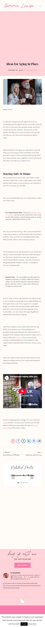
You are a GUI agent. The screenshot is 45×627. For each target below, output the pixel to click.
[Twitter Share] (23, 441)
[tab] (18, 482)
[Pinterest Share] (13, 441)
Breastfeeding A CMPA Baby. (11, 454)
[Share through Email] (39, 441)
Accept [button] (24, 624)
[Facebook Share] (18, 441)
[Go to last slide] (13, 477)
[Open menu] (40, 5)
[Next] (31, 477)
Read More (32, 624)
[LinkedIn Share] (29, 441)
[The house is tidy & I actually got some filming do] (22, 601)
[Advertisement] (22, 34)
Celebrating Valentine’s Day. (34, 454)
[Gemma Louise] (19, 6)
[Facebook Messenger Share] (34, 441)
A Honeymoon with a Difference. (22, 475)
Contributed (31, 70)
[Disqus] (22, 516)
